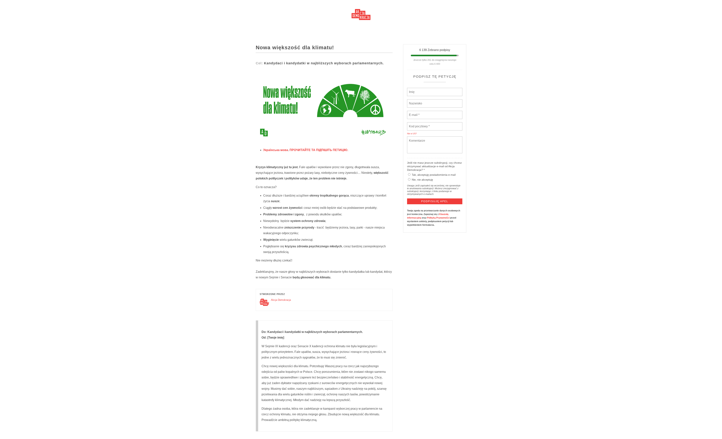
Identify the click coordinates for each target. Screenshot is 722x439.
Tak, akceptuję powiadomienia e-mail (434, 174)
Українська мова (275, 150)
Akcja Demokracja (281, 299)
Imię (411, 90)
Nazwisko (415, 101)
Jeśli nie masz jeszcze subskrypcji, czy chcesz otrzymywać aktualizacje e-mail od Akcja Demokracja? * (434, 166)
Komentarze (416, 138)
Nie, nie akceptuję (422, 179)
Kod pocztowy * (419, 124)
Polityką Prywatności (438, 217)
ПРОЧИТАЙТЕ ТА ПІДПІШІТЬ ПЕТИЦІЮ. (319, 150)
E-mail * (413, 113)
